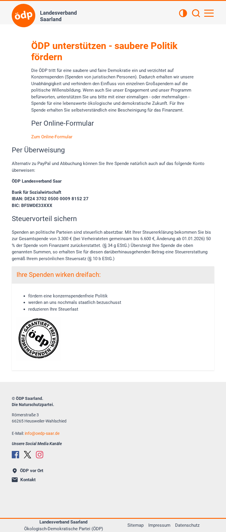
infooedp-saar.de (42, 433)
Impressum (159, 525)
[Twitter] (27, 454)
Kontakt (28, 479)
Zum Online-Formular (51, 136)
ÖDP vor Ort (31, 470)
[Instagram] (39, 454)
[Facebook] (15, 454)
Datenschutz (187, 525)
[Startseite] (23, 15)
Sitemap (135, 525)
